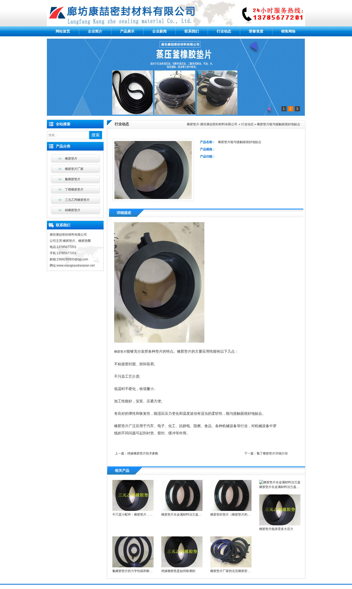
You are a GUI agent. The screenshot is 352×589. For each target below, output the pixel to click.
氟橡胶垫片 (72, 179)
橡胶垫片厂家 (74, 169)
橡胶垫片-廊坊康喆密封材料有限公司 (212, 124)
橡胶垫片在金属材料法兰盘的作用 (184, 514)
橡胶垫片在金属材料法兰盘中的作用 (284, 487)
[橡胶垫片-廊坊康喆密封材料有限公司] (176, 25)
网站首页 (63, 31)
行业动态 (224, 31)
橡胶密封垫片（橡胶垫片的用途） (233, 514)
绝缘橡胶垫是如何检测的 (178, 571)
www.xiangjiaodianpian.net (76, 265)
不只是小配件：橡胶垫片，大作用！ (137, 514)
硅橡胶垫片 (72, 210)
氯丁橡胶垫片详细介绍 (272, 453)
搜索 (95, 135)
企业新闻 (159, 31)
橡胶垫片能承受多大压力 (276, 529)
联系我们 (192, 31)
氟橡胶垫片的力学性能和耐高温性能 (137, 571)
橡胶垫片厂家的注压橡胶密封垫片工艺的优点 (241, 571)
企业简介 (95, 31)
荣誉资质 (256, 31)
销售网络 (288, 31)
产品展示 (127, 31)
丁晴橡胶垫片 (74, 189)
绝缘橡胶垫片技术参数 (142, 453)
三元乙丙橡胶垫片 (77, 200)
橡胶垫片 (120, 351)
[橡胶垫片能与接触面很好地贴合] (159, 341)
